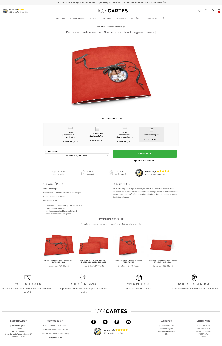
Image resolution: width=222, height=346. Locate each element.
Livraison (18, 328)
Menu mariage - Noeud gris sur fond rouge (128, 261)
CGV (166, 334)
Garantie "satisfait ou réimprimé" (18, 334)
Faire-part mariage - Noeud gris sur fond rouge (59, 261)
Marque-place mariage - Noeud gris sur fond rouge (163, 261)
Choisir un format (111, 118)
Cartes (93, 18)
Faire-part (59, 18)
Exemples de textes (18, 331)
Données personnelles (166, 331)
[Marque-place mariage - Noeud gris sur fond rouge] (163, 245)
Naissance (121, 18)
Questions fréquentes (18, 326)
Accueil (100, 27)
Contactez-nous (18, 337)
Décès (165, 18)
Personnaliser (144, 154)
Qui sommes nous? (166, 326)
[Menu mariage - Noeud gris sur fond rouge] (128, 245)
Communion (151, 18)
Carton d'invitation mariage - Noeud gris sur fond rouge (94, 261)
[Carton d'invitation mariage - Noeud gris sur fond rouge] (93, 245)
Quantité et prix (51, 151)
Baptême (135, 18)
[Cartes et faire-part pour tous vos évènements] (111, 11)
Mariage (107, 18)
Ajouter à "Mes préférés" (144, 160)
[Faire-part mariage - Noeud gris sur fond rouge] (59, 245)
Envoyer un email (55, 337)
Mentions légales (166, 328)
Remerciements (77, 18)
